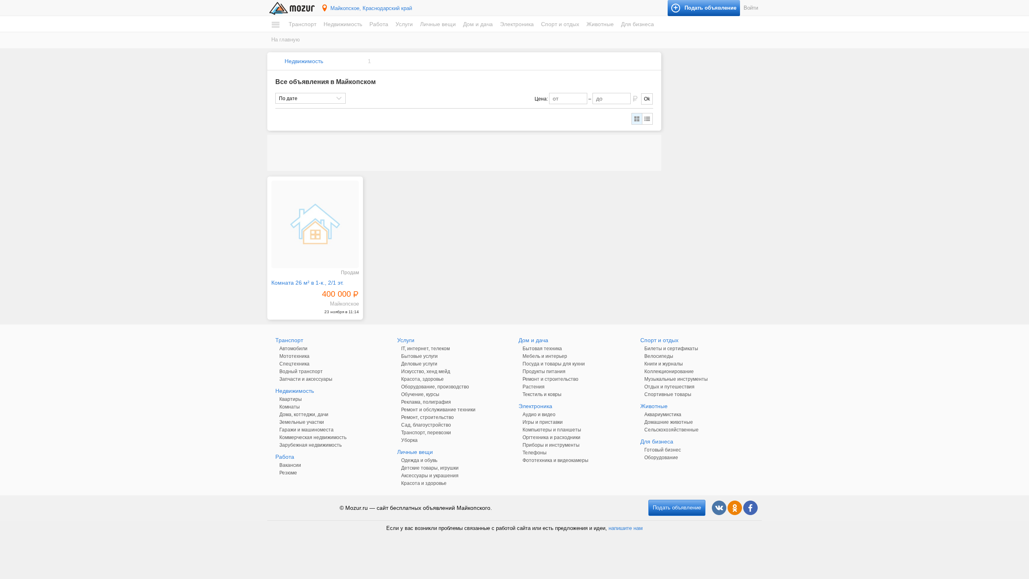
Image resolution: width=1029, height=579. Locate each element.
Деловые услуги (419, 364)
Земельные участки (301, 422)
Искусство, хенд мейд (425, 371)
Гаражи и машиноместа (306, 430)
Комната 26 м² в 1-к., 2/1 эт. (307, 282)
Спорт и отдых (560, 24)
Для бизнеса (637, 24)
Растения (534, 387)
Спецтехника (294, 364)
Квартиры (290, 399)
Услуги (404, 24)
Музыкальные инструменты (676, 379)
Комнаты (289, 407)
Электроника (517, 24)
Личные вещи (438, 24)
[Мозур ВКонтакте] (719, 508)
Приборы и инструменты (551, 445)
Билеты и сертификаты (671, 348)
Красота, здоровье (422, 379)
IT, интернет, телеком (425, 348)
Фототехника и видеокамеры (555, 460)
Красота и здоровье (424, 483)
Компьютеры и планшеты (552, 430)
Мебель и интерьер (545, 356)
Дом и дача (478, 24)
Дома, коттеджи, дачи (303, 414)
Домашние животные (668, 422)
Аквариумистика (662, 414)
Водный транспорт (301, 371)
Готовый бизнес (662, 450)
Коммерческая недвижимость (312, 437)
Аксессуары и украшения (430, 475)
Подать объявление (677, 508)
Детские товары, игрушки (430, 468)
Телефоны (535, 453)
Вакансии (290, 465)
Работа (378, 24)
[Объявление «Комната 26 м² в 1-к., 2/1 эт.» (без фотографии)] (315, 224)
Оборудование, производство (435, 387)
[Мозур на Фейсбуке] (750, 508)
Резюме (288, 473)
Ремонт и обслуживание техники (438, 410)
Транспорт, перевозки (426, 432)
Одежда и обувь (419, 460)
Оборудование (661, 457)
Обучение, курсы (420, 394)
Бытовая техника (542, 348)
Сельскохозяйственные (671, 430)
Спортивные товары (667, 394)
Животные (600, 24)
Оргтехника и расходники (551, 437)
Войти (751, 8)
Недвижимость (343, 24)
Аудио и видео (539, 414)
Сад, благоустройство (426, 425)
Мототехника (294, 356)
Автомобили (293, 348)
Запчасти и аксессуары (305, 379)
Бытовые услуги (419, 356)
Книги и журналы (663, 364)
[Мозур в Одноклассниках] (735, 508)
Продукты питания (544, 371)
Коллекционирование (669, 371)
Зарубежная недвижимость (310, 445)
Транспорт (302, 24)
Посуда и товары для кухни (554, 364)
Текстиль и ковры (542, 394)
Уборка (409, 440)
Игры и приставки (543, 422)
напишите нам (626, 528)
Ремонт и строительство (550, 379)
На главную (285, 40)
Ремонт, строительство (427, 417)
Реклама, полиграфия (426, 402)
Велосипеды (658, 356)
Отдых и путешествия (669, 387)
